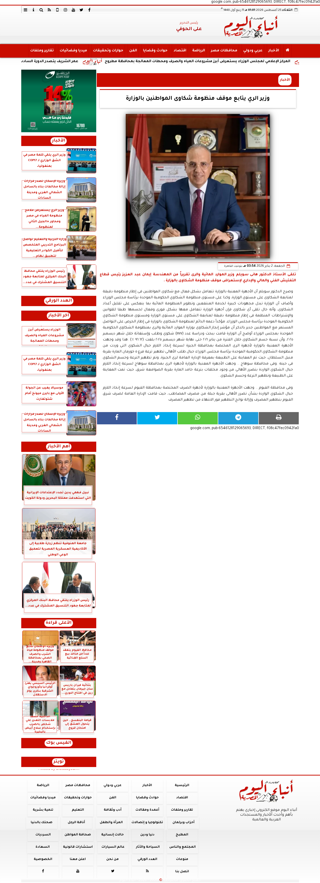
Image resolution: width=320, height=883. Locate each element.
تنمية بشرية (43, 810)
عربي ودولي (252, 51)
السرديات (42, 835)
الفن (133, 51)
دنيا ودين (147, 835)
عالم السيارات (113, 847)
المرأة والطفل (111, 822)
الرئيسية (182, 785)
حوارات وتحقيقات (108, 51)
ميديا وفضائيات (73, 51)
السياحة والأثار (148, 847)
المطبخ (182, 835)
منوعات (182, 859)
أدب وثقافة (112, 810)
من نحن (112, 859)
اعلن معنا (78, 859)
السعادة (42, 847)
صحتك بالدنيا (41, 822)
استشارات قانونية (77, 847)
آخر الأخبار (58, 315)
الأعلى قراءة (59, 623)
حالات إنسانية (112, 835)
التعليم (78, 810)
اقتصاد (179, 51)
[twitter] (82, 10)
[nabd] (58, 10)
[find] (42, 10)
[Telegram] (238, 418)
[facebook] (90, 10)
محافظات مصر (224, 51)
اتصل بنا (182, 871)
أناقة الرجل (76, 822)
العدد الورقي (59, 301)
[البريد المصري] (58, 101)
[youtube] (74, 10)
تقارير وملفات (42, 51)
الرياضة (198, 51)
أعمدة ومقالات (147, 810)
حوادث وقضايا (155, 51)
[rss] (50, 10)
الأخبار (273, 51)
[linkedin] (66, 10)
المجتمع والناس (182, 847)
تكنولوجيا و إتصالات (147, 822)
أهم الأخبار (59, 446)
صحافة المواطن (77, 835)
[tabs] (26, 10)
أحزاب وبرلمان (183, 822)
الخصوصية (43, 859)
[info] (34, 10)
